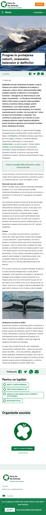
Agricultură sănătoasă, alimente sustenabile (22, 395)
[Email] (42, 74)
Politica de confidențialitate (12, 489)
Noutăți (6, 74)
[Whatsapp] (38, 74)
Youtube (9, 496)
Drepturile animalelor (17, 389)
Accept (10, 510)
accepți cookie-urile (21, 165)
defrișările (13, 136)
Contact (5, 486)
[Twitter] (34, 74)
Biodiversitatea (14, 401)
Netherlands (23, 451)
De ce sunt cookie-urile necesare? (29, 510)
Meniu (8, 12)
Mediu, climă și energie (17, 385)
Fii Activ (40, 4)
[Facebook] (30, 74)
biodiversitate (7, 144)
